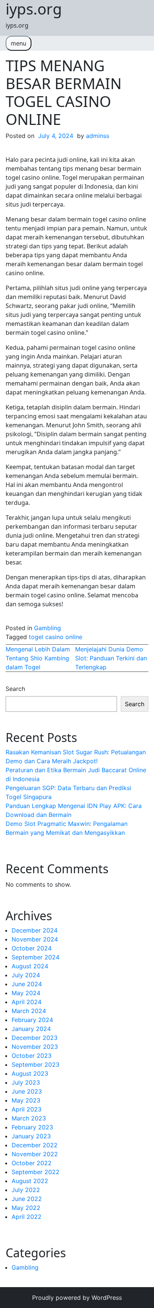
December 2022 (35, 1145)
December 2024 (35, 930)
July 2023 (26, 1082)
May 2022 (26, 1207)
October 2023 (32, 1055)
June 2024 (27, 984)
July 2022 (26, 1190)
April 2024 (26, 1002)
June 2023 (27, 1091)
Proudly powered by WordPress (77, 1297)
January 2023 (31, 1136)
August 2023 (30, 1073)
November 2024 (35, 939)
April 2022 (26, 1216)
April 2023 (26, 1109)
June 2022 (27, 1198)
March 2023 (29, 1118)
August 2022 (30, 1181)
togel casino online (55, 637)
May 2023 (26, 1100)
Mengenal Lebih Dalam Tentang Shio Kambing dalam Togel (38, 658)
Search (15, 688)
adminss (97, 135)
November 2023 (35, 1046)
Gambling (47, 628)
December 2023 (35, 1037)
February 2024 (32, 1020)
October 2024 (32, 948)
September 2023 (35, 1064)
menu (18, 43)
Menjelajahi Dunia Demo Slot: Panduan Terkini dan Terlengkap (111, 658)
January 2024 (31, 1028)
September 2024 (35, 957)
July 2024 (26, 975)
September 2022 (35, 1172)
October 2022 (32, 1163)
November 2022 (35, 1154)
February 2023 (32, 1127)
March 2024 (29, 1011)
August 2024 (30, 966)
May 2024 (26, 993)
